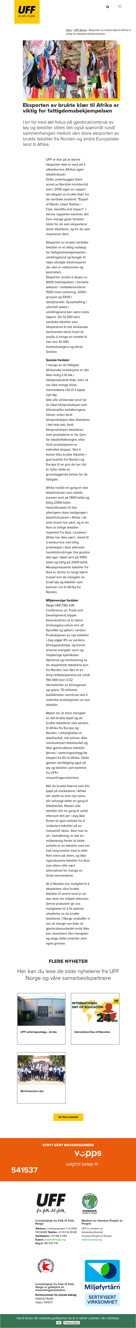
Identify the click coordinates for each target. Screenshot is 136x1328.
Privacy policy (72, 1322)
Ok (58, 1322)
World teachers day (31, 1091)
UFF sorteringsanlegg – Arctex (38, 1032)
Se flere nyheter (68, 1117)
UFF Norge (80, 30)
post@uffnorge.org (55, 1239)
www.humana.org (92, 1239)
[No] (132, 1321)
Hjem (69, 30)
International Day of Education (92, 1032)
